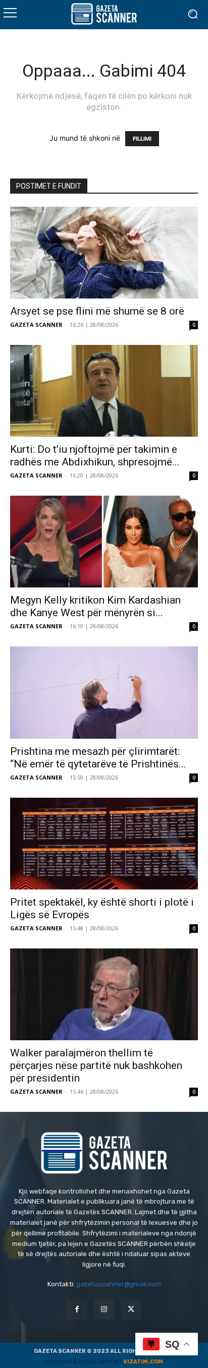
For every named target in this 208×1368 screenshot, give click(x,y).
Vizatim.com (143, 1361)
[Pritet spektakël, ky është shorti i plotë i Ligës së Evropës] (104, 843)
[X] (131, 1309)
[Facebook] (77, 1309)
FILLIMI (142, 138)
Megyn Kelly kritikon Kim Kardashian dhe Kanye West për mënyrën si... (95, 606)
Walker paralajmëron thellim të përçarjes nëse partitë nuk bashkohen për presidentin (96, 1065)
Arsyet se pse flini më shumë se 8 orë (97, 311)
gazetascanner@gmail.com (118, 1284)
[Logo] (103, 14)
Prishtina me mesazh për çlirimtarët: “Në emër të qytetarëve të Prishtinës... (98, 757)
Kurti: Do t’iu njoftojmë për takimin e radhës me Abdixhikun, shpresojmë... (95, 455)
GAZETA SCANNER (36, 324)
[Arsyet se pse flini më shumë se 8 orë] (104, 253)
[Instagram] (104, 1309)
